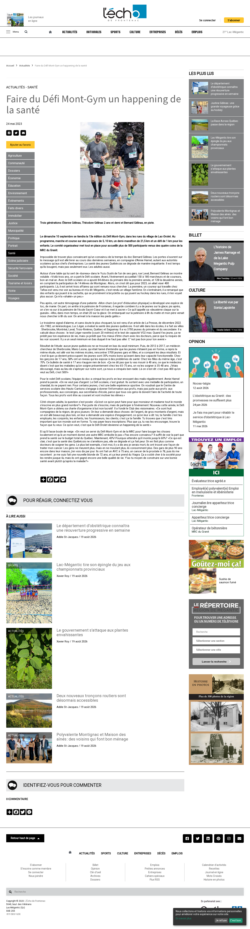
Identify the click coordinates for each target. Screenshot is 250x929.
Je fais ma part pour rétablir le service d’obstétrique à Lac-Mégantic (213, 417)
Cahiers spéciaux (155, 875)
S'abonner (234, 20)
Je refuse (221, 920)
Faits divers (15, 208)
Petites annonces (155, 868)
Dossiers (14, 170)
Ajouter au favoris (20, 144)
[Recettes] (216, 554)
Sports (115, 32)
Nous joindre (36, 875)
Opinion (197, 341)
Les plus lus (201, 73)
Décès (178, 32)
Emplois (197, 32)
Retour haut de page (23, 838)
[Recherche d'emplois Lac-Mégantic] (216, 456)
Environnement (17, 193)
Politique (14, 238)
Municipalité (16, 230)
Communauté (16, 163)
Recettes (214, 868)
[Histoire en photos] (216, 687)
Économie (14, 178)
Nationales (93, 32)
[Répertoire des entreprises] (216, 612)
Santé (32, 87)
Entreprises (158, 32)
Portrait (13, 245)
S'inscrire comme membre (35, 868)
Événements (16, 200)
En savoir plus (183, 918)
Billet (195, 235)
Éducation (14, 185)
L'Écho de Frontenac (35, 901)
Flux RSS (155, 879)
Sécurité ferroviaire (20, 268)
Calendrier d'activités (214, 864)
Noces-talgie (201, 383)
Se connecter (207, 20)
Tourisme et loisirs (20, 283)
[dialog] (209, 916)
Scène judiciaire (18, 260)
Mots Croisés (214, 875)
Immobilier (15, 215)
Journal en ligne (214, 872)
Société (13, 275)
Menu (16, 32)
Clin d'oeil (95, 872)
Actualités (69, 32)
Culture (135, 32)
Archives (95, 875)
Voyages (13, 298)
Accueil (10, 65)
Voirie (12, 290)
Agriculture (15, 155)
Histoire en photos (214, 879)
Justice (13, 223)
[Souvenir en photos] (216, 717)
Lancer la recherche (214, 661)
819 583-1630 (13, 914)
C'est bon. (235, 920)
